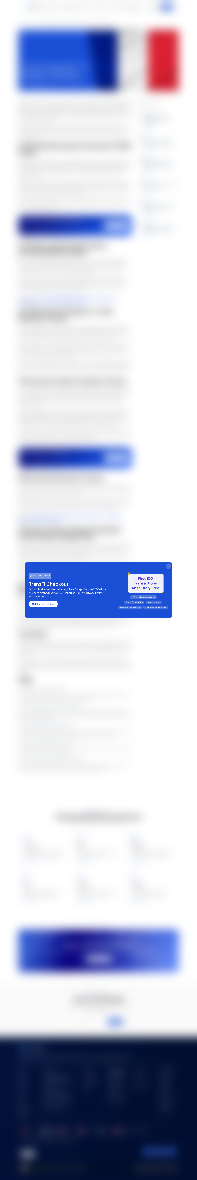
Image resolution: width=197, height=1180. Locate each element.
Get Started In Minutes (43, 604)
